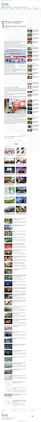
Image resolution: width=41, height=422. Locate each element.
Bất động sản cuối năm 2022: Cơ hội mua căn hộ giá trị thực (35, 66)
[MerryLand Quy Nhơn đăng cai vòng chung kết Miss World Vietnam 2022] (29, 112)
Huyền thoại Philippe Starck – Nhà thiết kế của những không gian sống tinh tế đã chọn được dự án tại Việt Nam (35, 126)
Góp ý (3, 21)
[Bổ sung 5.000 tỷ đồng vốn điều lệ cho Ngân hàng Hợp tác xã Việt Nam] (8, 233)
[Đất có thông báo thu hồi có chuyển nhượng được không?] (29, 118)
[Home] (3, 23)
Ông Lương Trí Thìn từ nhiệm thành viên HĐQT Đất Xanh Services (21, 204)
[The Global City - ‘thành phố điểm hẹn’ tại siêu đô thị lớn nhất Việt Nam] (8, 340)
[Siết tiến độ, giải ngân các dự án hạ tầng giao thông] (8, 239)
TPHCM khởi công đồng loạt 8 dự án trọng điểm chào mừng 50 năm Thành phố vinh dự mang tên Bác (19, 244)
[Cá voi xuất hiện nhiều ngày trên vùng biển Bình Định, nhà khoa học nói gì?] (29, 108)
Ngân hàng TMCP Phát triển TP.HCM (11, 138)
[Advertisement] (20, 13)
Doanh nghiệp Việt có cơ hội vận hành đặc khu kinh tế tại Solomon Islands (19, 419)
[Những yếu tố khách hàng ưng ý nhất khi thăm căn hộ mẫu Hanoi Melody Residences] (29, 73)
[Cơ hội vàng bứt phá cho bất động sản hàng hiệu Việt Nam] (8, 377)
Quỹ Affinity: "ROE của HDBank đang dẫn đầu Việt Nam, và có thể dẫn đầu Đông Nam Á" (22, 66)
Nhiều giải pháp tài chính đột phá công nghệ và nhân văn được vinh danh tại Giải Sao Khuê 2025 (9, 175)
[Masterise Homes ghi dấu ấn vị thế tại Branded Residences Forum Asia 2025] (8, 390)
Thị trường (18, 220)
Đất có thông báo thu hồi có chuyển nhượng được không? (35, 118)
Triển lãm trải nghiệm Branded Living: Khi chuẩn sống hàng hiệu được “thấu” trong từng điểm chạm (19, 263)
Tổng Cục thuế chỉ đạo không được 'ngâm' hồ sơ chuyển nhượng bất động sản (35, 129)
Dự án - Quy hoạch (18, 226)
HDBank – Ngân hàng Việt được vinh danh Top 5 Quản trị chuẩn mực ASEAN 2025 (19, 332)
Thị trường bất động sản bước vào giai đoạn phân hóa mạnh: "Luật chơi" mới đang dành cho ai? (19, 225)
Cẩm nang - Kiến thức (31, 115)
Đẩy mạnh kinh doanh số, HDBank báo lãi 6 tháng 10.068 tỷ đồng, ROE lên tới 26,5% (9, 155)
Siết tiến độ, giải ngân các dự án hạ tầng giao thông (19, 237)
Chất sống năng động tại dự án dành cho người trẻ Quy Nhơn (35, 101)
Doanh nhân (18, 408)
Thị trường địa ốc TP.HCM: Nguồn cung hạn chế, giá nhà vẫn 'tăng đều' (19, 357)
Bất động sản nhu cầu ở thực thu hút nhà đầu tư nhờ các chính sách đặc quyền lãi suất (19, 307)
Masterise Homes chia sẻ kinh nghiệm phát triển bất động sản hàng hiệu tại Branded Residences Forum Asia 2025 (21, 155)
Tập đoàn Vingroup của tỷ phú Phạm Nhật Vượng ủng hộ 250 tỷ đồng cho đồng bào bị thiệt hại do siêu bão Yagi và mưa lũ (9, 185)
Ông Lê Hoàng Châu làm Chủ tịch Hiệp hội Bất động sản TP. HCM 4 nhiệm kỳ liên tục (9, 194)
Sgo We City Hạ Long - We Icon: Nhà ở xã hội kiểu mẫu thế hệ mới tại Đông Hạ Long (19, 269)
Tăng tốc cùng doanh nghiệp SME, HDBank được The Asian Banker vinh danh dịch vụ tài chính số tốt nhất (21, 175)
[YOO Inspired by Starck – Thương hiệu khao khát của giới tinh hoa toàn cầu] (29, 105)
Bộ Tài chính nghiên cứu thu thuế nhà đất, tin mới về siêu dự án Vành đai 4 (35, 122)
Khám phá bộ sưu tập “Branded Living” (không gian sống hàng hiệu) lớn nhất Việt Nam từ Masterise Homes (19, 344)
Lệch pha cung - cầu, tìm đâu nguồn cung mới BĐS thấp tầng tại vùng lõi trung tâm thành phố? (19, 363)
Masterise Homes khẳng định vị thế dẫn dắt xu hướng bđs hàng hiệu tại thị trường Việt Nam (19, 394)
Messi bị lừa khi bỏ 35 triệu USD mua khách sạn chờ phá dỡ (21, 184)
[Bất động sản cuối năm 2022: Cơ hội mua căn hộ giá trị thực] (29, 66)
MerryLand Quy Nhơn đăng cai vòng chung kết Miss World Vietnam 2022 (35, 112)
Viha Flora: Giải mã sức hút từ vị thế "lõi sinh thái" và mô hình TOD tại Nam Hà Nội (19, 313)
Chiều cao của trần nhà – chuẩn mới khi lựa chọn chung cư (35, 69)
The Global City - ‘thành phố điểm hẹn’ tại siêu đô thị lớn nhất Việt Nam (19, 338)
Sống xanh (29, 98)
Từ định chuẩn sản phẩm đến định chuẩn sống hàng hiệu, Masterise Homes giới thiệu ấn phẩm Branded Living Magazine (19, 301)
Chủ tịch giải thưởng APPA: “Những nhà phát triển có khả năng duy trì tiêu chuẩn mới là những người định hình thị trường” (19, 288)
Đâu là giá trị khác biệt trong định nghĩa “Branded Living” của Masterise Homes (19, 369)
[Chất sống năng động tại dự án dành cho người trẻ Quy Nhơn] (29, 101)
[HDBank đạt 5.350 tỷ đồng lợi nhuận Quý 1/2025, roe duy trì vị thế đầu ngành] (29, 95)
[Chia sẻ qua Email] (3, 27)
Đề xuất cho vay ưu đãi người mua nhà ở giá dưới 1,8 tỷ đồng (35, 77)
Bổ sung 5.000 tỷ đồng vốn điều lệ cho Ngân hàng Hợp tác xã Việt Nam (19, 231)
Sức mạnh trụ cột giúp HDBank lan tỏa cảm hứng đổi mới (9, 165)
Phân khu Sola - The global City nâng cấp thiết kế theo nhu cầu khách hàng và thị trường (19, 382)
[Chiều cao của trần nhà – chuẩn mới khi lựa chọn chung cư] (29, 70)
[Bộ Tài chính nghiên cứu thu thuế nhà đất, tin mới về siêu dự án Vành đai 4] (29, 122)
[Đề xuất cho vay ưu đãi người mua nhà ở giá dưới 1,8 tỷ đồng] (29, 77)
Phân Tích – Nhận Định (31, 63)
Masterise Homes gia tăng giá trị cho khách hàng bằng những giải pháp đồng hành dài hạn (19, 219)
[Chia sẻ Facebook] (3, 25)
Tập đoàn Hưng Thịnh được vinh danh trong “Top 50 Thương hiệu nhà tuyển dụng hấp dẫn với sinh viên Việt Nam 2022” (21, 195)
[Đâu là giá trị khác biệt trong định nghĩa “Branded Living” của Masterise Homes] (8, 371)
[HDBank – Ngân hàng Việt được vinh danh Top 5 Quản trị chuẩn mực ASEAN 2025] (8, 334)
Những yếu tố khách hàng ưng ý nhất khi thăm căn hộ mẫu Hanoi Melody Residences (35, 73)
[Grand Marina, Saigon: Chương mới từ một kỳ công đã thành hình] (8, 283)
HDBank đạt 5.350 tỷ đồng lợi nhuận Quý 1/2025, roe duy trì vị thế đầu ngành (35, 94)
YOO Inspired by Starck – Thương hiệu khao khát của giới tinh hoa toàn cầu (35, 104)
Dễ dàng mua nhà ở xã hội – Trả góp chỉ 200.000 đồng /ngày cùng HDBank (13, 29)
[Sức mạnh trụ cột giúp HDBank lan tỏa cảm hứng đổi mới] (8, 415)
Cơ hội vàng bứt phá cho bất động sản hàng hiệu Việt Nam (19, 375)
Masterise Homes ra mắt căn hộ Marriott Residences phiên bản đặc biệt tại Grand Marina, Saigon (19, 350)
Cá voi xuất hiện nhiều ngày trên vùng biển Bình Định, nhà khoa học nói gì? (35, 108)
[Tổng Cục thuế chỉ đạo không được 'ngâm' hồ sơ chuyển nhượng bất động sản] (29, 130)
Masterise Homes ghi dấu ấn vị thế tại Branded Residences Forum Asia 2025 (19, 388)
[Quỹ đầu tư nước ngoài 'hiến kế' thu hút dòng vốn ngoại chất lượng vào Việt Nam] (8, 252)
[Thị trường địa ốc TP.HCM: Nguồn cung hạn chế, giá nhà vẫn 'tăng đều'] (8, 359)
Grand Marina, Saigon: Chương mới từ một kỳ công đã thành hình (19, 282)
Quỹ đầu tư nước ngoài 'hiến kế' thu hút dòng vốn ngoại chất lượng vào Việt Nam (19, 250)
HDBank (6, 138)
